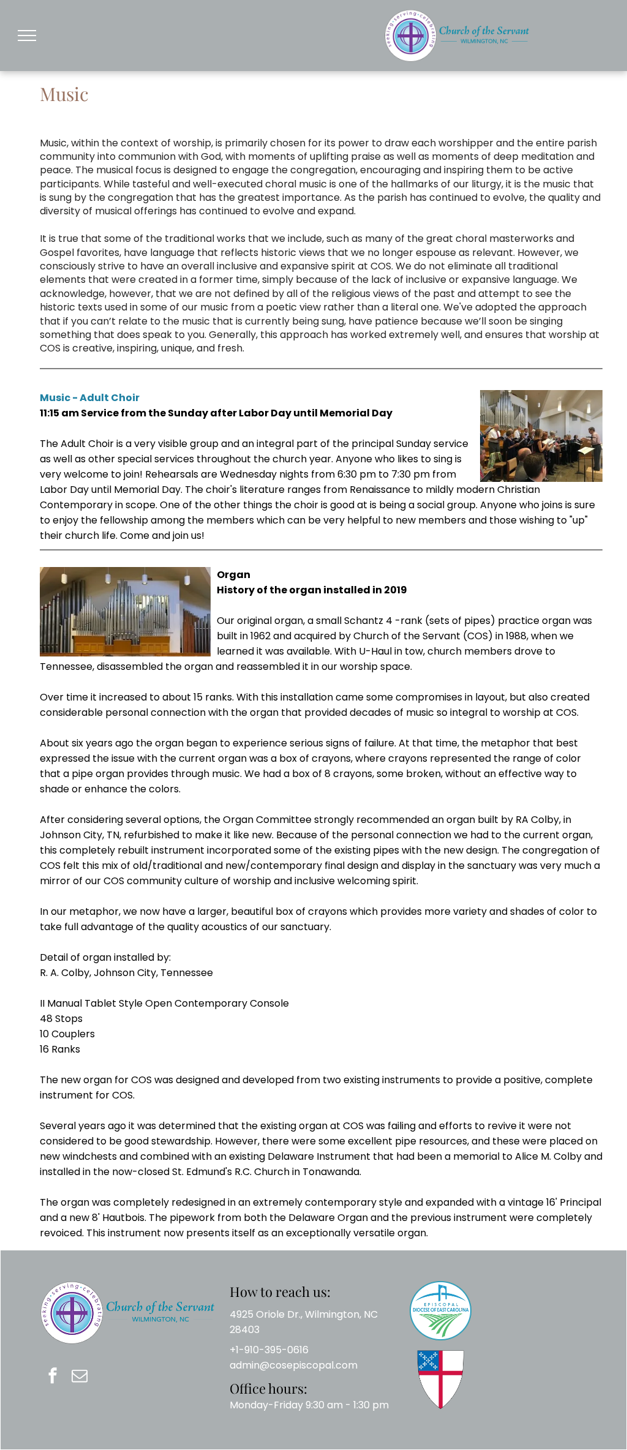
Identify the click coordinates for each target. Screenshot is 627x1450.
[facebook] (52, 1377)
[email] (79, 1377)
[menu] (27, 35)
